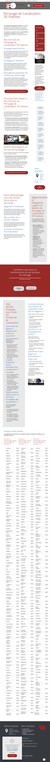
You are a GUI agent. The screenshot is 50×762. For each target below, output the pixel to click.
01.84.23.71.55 (31, 288)
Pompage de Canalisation (40, 108)
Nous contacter (38, 5)
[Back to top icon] (44, 759)
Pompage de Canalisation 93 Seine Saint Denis (41, 147)
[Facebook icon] (24, 757)
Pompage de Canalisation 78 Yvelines (41, 129)
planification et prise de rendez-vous (14, 209)
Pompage (24, 733)
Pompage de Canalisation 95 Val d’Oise (41, 159)
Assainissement (25, 729)
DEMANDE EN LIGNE (19, 288)
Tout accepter (12, 755)
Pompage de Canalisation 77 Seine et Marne (41, 124)
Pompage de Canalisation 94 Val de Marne (41, 153)
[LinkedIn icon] (25, 757)
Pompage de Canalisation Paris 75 (40, 118)
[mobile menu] (29, 6)
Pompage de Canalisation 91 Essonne (41, 135)
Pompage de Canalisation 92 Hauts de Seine (41, 141)
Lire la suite (12, 752)
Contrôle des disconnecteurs (28, 734)
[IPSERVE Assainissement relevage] (10, 5)
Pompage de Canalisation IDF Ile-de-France (41, 113)
